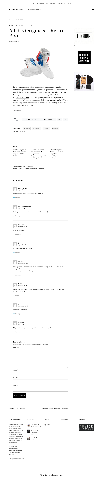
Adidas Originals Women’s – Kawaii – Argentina (57, 152)
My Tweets (47, 424)
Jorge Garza (22, 188)
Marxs (17, 41)
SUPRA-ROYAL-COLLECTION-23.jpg (35, 432)
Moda (33, 3)
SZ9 (26, 105)
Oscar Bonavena (22, 103)
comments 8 (28, 26)
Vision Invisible (16, 9)
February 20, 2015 (23, 306)
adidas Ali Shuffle (22, 97)
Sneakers (30, 168)
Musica (69, 3)
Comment (16, 347)
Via (30, 105)
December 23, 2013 (23, 263)
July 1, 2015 (21, 324)
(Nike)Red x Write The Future (17, 407)
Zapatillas (40, 3)
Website (15, 385)
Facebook (64, 419)
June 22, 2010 (19, 26)
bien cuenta (40, 103)
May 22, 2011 (21, 208)
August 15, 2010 (22, 190)
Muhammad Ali (19, 100)
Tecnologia (61, 3)
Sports (35, 168)
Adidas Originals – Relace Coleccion (20, 151)
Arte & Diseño (50, 3)
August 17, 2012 (22, 245)
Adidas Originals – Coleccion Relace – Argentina (38, 152)
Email (15, 378)
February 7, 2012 (22, 226)
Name (15, 370)
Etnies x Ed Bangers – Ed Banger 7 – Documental (55, 407)
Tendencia (41, 168)
